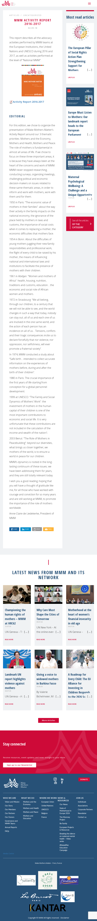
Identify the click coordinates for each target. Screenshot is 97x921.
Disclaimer (64, 918)
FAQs (7, 831)
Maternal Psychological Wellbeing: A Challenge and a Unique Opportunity (80, 186)
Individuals (82, 802)
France (44, 817)
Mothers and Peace (30, 812)
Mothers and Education (28, 817)
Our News (64, 804)
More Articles (48, 720)
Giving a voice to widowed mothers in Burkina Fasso (47, 678)
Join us (80, 798)
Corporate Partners (85, 810)
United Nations (47, 806)
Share (15, 529)
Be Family (63, 824)
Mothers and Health (31, 808)
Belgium (44, 813)
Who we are (9, 798)
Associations (83, 806)
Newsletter (82, 813)
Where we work (48, 798)
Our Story (9, 806)
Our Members (10, 810)
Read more (9, 639)
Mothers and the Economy (29, 803)
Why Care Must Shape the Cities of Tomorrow (48, 614)
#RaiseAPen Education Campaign (64, 847)
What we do (27, 798)
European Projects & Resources (67, 829)
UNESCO (45, 810)
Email (50, 529)
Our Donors (9, 817)
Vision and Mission (12, 802)
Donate (84, 779)
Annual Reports (11, 827)
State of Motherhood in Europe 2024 (65, 810)
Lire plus (71, 77)
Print (38, 529)
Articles (14, 15)
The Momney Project (65, 818)
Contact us (82, 817)
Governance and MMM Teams (11, 822)
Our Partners (10, 813)
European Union (47, 802)
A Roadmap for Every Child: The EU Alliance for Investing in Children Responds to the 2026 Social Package (79, 687)
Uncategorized (32, 15)
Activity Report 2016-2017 (28, 101)
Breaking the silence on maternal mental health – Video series (67, 837)
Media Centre (8, 853)
